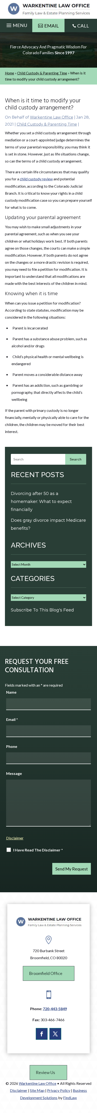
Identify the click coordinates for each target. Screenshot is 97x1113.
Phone (11, 746)
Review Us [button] (45, 1072)
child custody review (36, 179)
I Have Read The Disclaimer (38, 850)
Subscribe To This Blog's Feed (42, 610)
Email (12, 719)
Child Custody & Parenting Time (47, 124)
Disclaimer (15, 838)
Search (76, 459)
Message (14, 773)
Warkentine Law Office (51, 117)
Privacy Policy (58, 1090)
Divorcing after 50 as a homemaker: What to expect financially (41, 501)
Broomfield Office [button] (45, 973)
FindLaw (70, 1097)
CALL (83, 25)
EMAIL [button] (51, 25)
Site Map (37, 1090)
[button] (16, 24)
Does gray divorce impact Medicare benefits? (48, 524)
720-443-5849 (55, 1008)
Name (11, 692)
